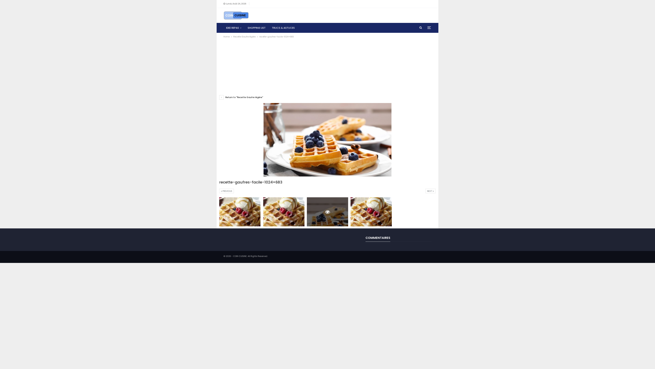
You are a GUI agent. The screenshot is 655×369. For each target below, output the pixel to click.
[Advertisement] (327, 64)
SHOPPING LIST (257, 28)
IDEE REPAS (232, 28)
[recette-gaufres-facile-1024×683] (239, 211)
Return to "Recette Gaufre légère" (244, 97)
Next (430, 191)
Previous (227, 191)
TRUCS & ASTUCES (283, 28)
